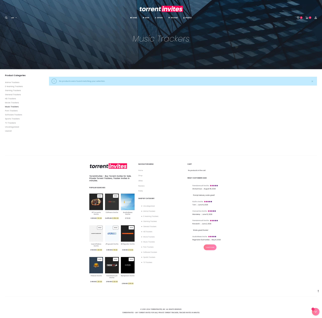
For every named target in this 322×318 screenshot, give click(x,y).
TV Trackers (10, 123)
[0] (298, 17)
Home (134, 18)
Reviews (174, 18)
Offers (160, 18)
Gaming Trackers (13, 90)
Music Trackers (12, 106)
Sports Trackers (12, 118)
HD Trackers (10, 98)
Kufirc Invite (197, 202)
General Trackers (13, 94)
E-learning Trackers (14, 86)
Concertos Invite (199, 211)
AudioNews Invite (199, 236)
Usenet (8, 131)
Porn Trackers (11, 110)
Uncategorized (12, 127)
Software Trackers (13, 114)
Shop (147, 18)
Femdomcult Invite (200, 186)
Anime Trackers (12, 82)
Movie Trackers (12, 102)
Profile (188, 18)
